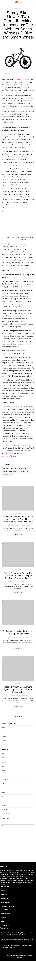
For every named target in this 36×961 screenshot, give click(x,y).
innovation (22, 468)
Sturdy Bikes (19, 79)
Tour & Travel (6, 814)
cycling (13, 468)
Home (3, 891)
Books (4, 732)
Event (3, 753)
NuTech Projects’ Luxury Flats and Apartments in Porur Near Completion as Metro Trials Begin (18, 519)
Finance (4, 762)
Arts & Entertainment (8, 723)
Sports (4, 805)
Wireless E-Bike (8, 474)
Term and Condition (7, 906)
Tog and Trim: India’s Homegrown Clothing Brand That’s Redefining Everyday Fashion (16, 946)
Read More (17, 534)
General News (6, 779)
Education (5, 749)
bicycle (5, 468)
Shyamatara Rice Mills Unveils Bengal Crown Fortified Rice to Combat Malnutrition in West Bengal (16, 934)
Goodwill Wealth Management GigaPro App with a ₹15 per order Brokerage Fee (18, 689)
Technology (5, 809)
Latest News (6, 788)
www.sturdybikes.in (9, 456)
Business (18, 8)
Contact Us (4, 898)
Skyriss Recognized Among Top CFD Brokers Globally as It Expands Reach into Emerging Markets (18, 575)
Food (3, 770)
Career (4, 740)
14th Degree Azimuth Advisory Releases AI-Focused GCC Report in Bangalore (17, 940)
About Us (4, 895)
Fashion (4, 757)
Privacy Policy (5, 902)
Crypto (4, 744)
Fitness (4, 766)
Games (4, 775)
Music (3, 796)
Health (4, 783)
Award (4, 727)
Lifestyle (5, 792)
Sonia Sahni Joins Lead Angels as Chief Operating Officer (18, 632)
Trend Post (5, 818)
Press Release (6, 801)
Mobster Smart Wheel (10, 471)
